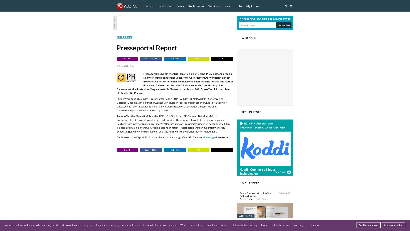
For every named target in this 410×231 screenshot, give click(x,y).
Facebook (151, 58)
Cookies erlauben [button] (393, 225)
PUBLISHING (124, 36)
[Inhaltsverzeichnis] (291, 6)
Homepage (209, 137)
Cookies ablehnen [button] (368, 225)
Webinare (214, 6)
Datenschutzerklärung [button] (244, 225)
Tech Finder (164, 6)
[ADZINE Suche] (275, 6)
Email (127, 58)
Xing (198, 58)
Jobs (239, 6)
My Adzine (252, 6)
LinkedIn (175, 58)
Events (180, 6)
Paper (228, 6)
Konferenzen (196, 6)
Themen (148, 6)
